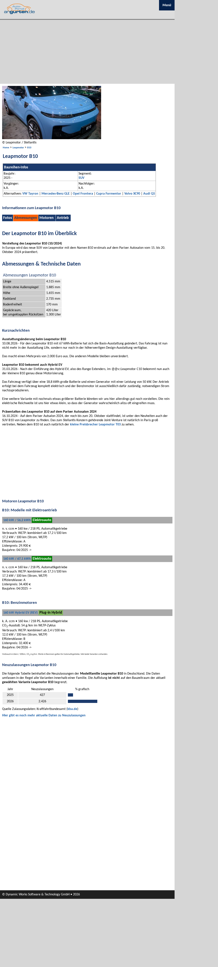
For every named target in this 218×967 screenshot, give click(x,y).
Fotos (7, 218)
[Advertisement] (87, 52)
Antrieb (63, 218)
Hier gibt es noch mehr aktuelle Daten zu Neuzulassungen (44, 715)
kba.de (72, 709)
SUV (81, 178)
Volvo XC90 (132, 193)
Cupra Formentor (108, 193)
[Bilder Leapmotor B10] (51, 138)
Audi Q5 (149, 193)
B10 (29, 147)
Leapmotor (18, 147)
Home (6, 147)
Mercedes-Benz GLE (56, 193)
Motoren (46, 218)
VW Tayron (30, 193)
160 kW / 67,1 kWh (17, 559)
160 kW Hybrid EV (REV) (20, 612)
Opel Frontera (83, 193)
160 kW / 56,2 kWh (17, 520)
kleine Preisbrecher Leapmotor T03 (95, 424)
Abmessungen (25, 218)
